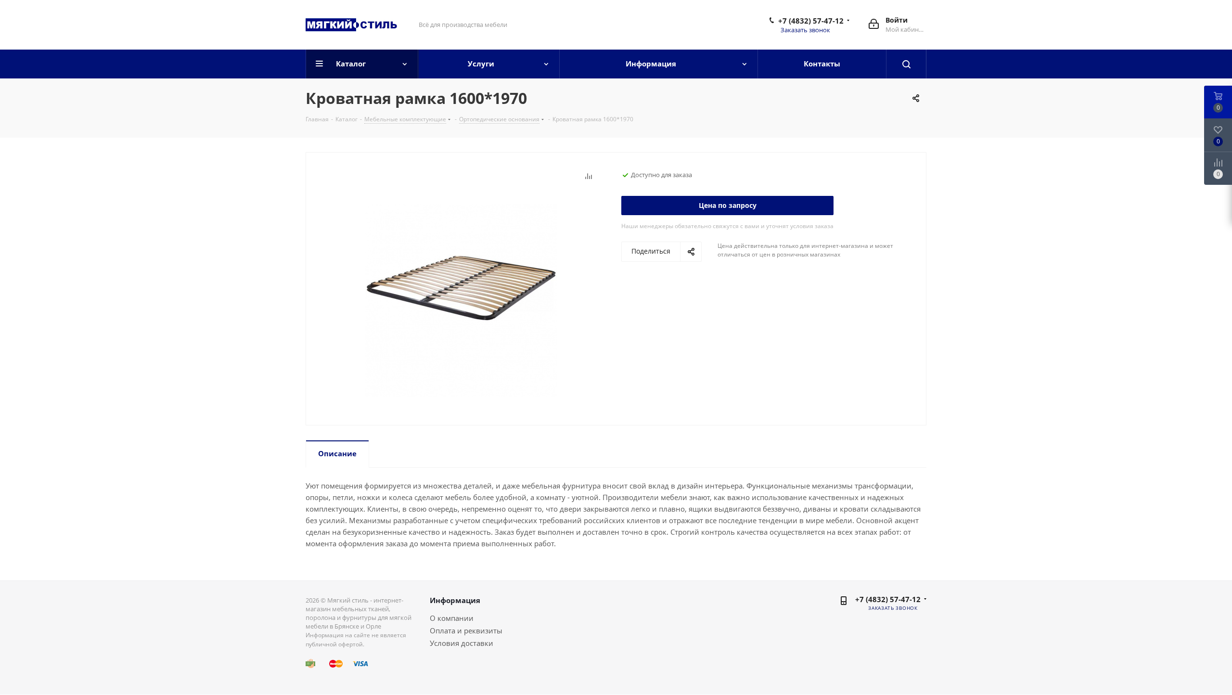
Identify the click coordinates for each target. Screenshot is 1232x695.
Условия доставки (461, 643)
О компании (452, 618)
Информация (455, 600)
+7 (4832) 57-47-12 (811, 20)
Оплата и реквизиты (466, 630)
